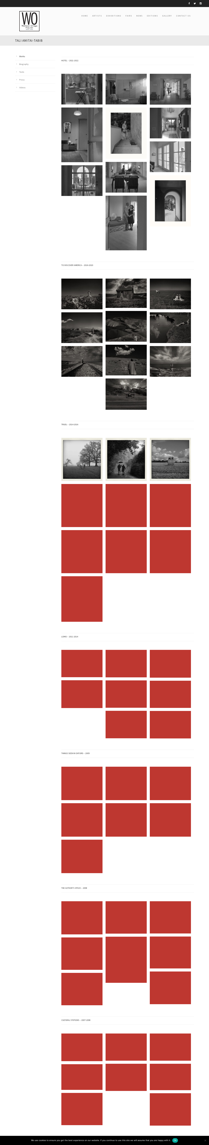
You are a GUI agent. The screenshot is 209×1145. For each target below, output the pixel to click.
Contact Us (183, 16)
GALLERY (167, 16)
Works (22, 56)
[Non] (205, 1140)
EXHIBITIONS (113, 16)
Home (84, 16)
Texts (21, 72)
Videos (22, 87)
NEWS (139, 16)
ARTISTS (97, 16)
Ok (175, 1140)
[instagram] (201, 3)
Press (22, 79)
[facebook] (189, 3)
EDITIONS (152, 16)
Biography (24, 64)
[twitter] (195, 3)
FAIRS (128, 16)
